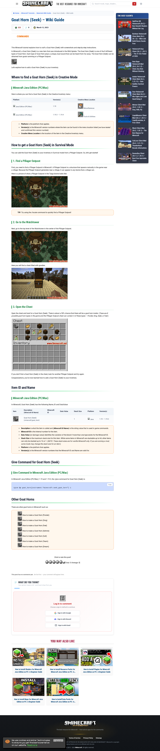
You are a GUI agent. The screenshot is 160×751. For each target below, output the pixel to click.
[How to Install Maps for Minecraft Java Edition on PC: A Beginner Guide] (28, 687)
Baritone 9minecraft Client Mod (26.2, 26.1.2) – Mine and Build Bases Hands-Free (139, 39)
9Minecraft (78, 747)
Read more (32, 745)
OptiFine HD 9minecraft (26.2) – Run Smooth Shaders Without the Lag (139, 25)
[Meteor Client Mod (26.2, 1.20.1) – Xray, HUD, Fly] (124, 107)
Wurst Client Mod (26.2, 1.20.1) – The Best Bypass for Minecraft (139, 131)
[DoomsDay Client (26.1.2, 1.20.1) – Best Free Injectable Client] (124, 157)
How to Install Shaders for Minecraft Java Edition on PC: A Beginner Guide (28, 670)
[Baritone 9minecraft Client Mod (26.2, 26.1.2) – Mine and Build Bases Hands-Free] (124, 39)
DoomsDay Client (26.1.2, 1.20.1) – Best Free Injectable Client (139, 157)
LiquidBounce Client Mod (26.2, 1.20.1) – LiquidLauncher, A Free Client (139, 119)
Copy (110, 484)
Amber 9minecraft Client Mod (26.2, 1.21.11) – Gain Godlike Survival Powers (138, 81)
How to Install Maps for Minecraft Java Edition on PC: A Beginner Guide (28, 700)
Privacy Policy (88, 738)
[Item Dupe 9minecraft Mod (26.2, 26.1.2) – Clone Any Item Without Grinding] (124, 66)
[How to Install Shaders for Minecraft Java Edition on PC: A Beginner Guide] (28, 657)
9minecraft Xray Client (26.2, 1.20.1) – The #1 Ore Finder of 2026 (139, 52)
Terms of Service (74, 738)
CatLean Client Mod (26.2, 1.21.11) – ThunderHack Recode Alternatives (139, 144)
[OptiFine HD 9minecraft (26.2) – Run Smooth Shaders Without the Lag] (124, 25)
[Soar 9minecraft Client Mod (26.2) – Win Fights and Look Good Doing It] (124, 95)
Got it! (58, 741)
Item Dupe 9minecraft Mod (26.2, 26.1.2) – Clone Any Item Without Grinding (138, 66)
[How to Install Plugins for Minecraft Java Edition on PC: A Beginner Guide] (97, 657)
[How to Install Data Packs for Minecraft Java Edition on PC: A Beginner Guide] (62, 687)
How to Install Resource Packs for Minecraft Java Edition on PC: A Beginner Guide (62, 670)
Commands (23, 36)
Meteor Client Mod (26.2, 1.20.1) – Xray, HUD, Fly (138, 107)
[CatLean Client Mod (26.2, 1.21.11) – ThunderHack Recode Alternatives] (124, 144)
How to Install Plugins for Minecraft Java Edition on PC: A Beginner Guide (96, 670)
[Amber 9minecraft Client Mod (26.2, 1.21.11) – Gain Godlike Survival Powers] (124, 81)
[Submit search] (134, 4)
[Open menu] (17, 4)
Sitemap (99, 738)
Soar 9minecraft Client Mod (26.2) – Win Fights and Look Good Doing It (139, 95)
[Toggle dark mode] (141, 4)
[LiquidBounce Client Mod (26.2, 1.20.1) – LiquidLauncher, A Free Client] (124, 119)
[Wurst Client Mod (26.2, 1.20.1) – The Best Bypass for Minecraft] (124, 132)
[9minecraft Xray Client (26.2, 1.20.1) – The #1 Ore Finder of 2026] (124, 53)
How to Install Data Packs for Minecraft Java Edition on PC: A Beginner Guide (62, 700)
